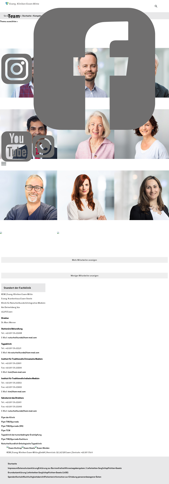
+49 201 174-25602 (13, 382)
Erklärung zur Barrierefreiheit (51, 468)
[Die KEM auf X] (43, 146)
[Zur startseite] (21, 4)
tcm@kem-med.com (17, 372)
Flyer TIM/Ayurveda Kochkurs (14, 439)
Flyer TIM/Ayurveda (10, 421)
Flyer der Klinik (8, 417)
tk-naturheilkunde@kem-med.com (23, 352)
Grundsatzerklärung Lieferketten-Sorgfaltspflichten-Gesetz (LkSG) (38, 472)
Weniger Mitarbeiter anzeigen (84, 275)
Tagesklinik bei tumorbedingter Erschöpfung (21, 434)
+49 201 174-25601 (13, 363)
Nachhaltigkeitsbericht (33, 477)
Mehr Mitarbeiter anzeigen (84, 260)
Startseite (12, 463)
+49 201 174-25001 (13, 402)
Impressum (13, 468)
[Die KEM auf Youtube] (17, 146)
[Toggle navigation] (3, 163)
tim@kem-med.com (17, 391)
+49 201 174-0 (87, 452)
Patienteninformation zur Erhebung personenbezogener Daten (72, 477)
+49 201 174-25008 (13, 333)
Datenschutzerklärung (28, 468)
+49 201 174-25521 (13, 348)
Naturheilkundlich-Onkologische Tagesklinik (21, 443)
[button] (27, 199)
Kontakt (19, 477)
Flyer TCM (5, 430)
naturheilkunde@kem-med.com (22, 337)
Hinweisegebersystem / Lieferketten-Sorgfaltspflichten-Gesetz (93, 468)
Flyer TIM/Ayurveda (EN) (12, 426)
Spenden (12, 477)
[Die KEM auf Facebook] (94, 68)
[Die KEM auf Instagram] (17, 68)
